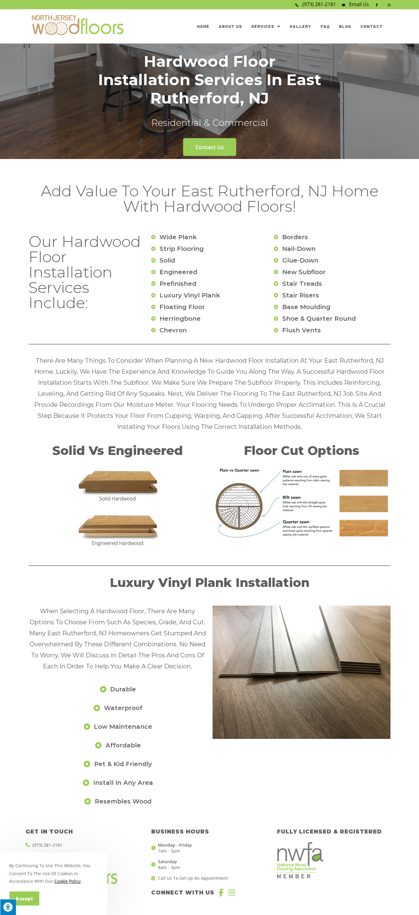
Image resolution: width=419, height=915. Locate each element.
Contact (371, 26)
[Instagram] (232, 892)
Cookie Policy (67, 881)
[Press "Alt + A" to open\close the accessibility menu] (8, 907)
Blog (345, 26)
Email (359, 4)
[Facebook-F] (221, 892)
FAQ (325, 26)
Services (262, 26)
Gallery (300, 26)
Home (203, 26)
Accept (24, 898)
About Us (230, 26)
